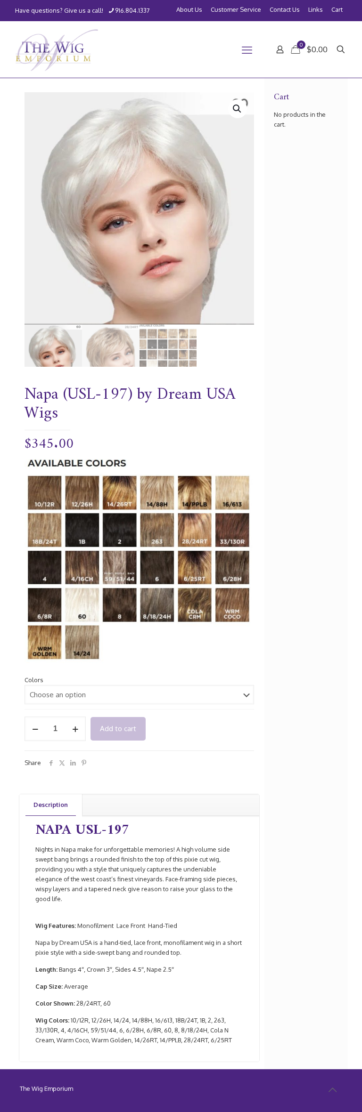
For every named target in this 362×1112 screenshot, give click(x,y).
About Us (189, 10)
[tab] (50, 804)
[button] (237, 108)
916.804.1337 (132, 10)
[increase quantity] (75, 729)
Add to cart (118, 728)
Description (50, 804)
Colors (34, 680)
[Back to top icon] (332, 1089)
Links (315, 10)
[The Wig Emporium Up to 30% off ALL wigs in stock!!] (57, 49)
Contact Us (285, 10)
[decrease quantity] (35, 729)
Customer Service (236, 10)
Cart (337, 10)
